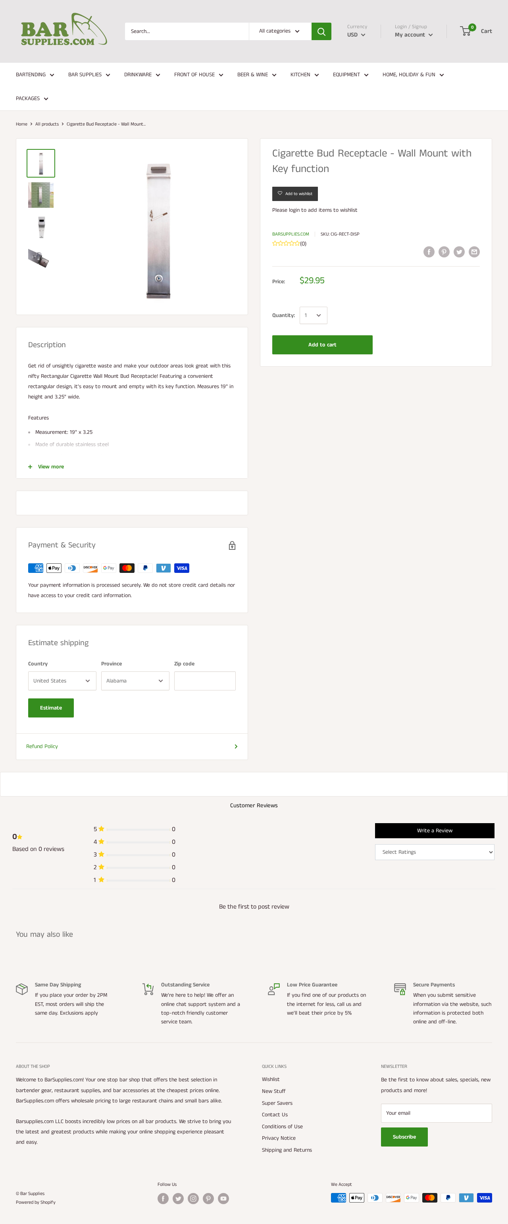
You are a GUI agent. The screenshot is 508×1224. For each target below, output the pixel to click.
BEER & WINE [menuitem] (252, 75)
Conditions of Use (282, 1127)
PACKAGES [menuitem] (28, 98)
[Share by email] (474, 251)
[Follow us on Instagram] (193, 1198)
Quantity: (283, 315)
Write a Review (434, 831)
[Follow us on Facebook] (163, 1198)
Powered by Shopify (36, 1202)
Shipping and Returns (287, 1150)
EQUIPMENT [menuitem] (346, 75)
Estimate (51, 708)
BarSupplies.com (290, 234)
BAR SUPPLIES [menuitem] (85, 75)
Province (111, 664)
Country (38, 664)
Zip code (184, 664)
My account (411, 35)
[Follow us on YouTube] (223, 1198)
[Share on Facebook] (429, 251)
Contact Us (275, 1115)
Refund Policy (42, 746)
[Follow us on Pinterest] (208, 1198)
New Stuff (274, 1091)
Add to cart (322, 345)
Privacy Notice (279, 1138)
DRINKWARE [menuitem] (138, 75)
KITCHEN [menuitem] (300, 75)
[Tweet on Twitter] (459, 251)
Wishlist (271, 1079)
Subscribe (404, 1137)
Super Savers (277, 1103)
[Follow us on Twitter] (178, 1198)
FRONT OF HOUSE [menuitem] (194, 75)
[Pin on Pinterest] (444, 251)
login (294, 210)
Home (21, 124)
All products (47, 124)
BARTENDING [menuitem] (31, 75)
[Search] (321, 31)
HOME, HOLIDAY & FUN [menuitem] (409, 75)
